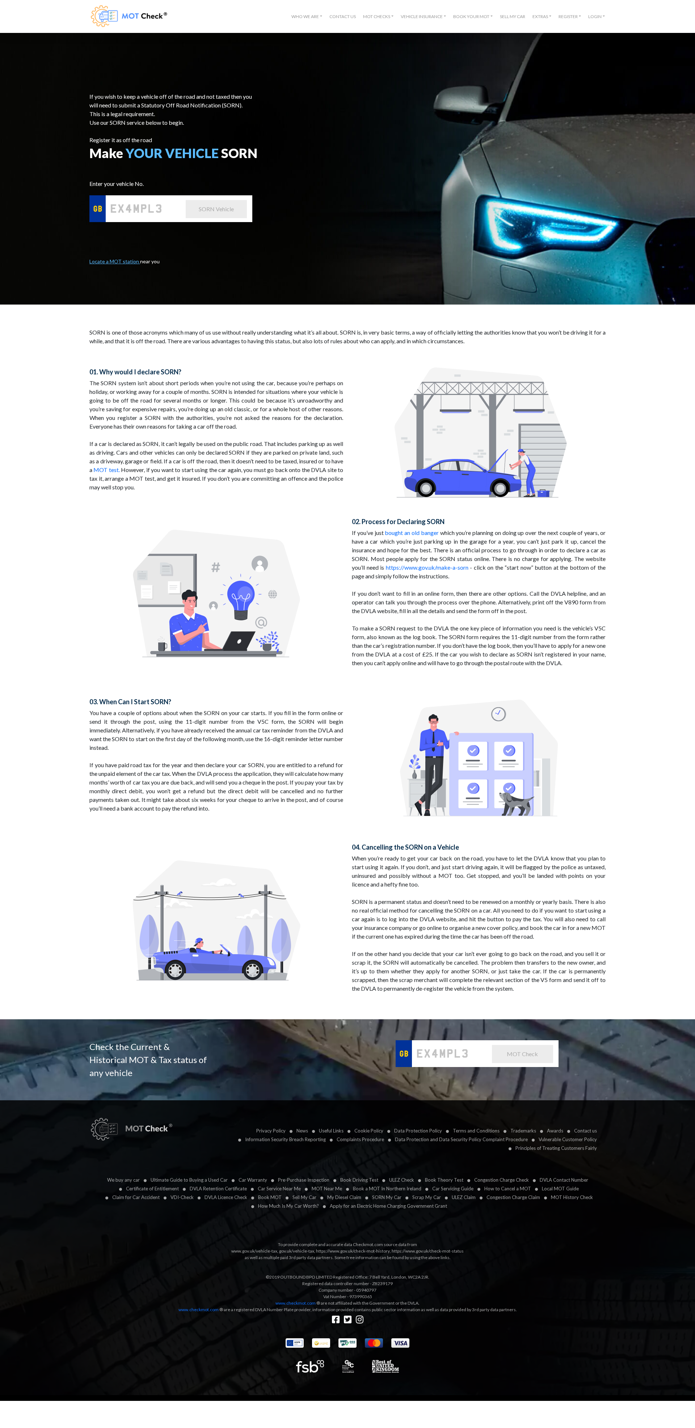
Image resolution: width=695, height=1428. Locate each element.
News (302, 1131)
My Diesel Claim (344, 1197)
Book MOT (270, 1197)
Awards (555, 1131)
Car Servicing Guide (452, 1188)
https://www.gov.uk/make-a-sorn (427, 567)
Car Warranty (253, 1180)
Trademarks (523, 1131)
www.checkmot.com (295, 1303)
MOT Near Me (327, 1188)
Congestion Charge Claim (513, 1197)
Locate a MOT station (114, 261)
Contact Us (342, 16)
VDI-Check (182, 1197)
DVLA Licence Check (226, 1197)
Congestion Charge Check (501, 1180)
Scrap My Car (426, 1197)
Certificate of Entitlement (152, 1188)
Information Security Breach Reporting (285, 1139)
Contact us (585, 1131)
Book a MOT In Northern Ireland (387, 1188)
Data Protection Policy (418, 1131)
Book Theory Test (444, 1180)
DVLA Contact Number (564, 1180)
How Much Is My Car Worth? (288, 1206)
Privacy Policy (271, 1131)
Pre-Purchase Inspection (303, 1180)
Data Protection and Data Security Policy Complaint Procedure (461, 1139)
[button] (307, 16)
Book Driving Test (359, 1180)
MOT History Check (572, 1197)
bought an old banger (411, 532)
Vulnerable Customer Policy (568, 1139)
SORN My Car (386, 1197)
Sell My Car (512, 16)
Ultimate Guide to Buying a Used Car (189, 1180)
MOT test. (106, 469)
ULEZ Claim (464, 1197)
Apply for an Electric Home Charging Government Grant (388, 1206)
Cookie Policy (368, 1131)
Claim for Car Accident (136, 1197)
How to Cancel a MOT (507, 1188)
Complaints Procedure (360, 1139)
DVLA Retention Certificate (218, 1188)
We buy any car (123, 1180)
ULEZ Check (401, 1180)
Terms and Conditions (476, 1131)
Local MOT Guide (560, 1188)
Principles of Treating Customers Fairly (556, 1148)
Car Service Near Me (279, 1188)
